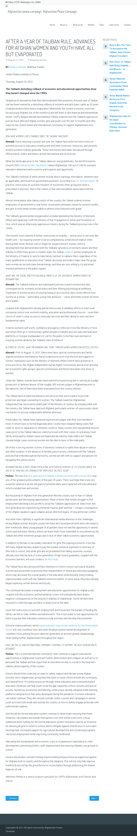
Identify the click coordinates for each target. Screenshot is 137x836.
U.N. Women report (85, 181)
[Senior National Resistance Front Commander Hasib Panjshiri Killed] (105, 80)
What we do (78, 24)
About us (63, 24)
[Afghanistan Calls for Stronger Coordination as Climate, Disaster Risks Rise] (105, 117)
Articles (91, 24)
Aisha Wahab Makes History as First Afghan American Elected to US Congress (119, 103)
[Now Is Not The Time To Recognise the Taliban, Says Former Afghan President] (105, 46)
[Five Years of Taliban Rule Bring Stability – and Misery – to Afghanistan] (105, 63)
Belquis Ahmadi (18, 67)
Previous (13, 798)
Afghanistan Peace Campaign (59, 11)
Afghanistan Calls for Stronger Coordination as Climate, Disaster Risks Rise (120, 123)
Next (93, 798)
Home (52, 24)
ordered (69, 252)
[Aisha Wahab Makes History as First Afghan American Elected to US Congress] (105, 97)
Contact (127, 24)
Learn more (114, 24)
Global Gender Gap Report (33, 165)
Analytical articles (38, 60)
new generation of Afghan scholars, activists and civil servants (60, 475)
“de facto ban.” (51, 559)
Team (101, 24)
